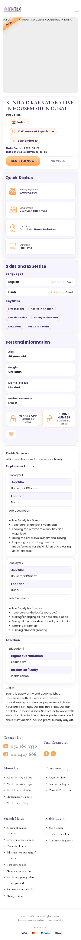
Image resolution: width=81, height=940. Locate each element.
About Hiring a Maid (19, 777)
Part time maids (16, 864)
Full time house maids (20, 889)
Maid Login (56, 828)
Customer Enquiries (61, 840)
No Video (58, 161)
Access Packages (59, 784)
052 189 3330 (24, 746)
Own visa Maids (16, 846)
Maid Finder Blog (17, 803)
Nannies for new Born (20, 871)
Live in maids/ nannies (20, 840)
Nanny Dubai (15, 896)
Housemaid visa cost (19, 797)
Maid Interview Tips (19, 784)
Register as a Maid (60, 834)
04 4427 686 (24, 754)
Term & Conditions (61, 790)
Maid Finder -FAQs (19, 790)
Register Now (23, 161)
